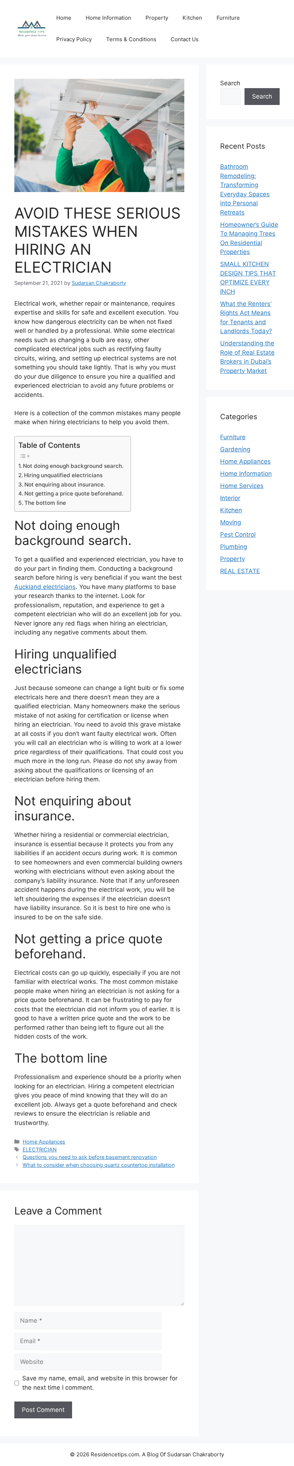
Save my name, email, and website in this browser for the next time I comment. (99, 1383)
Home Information (108, 17)
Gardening (235, 449)
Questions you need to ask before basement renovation (90, 1157)
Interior (230, 498)
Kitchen (192, 17)
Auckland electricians (45, 586)
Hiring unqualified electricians (63, 475)
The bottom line (45, 502)
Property (157, 17)
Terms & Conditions (131, 39)
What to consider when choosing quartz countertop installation (99, 1165)
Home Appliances (44, 1142)
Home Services (242, 485)
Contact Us (185, 39)
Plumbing (233, 546)
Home (63, 17)
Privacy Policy (74, 39)
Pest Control (238, 534)
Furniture (228, 17)
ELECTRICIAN (40, 1149)
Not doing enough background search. (73, 466)
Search (230, 83)
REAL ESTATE (240, 571)
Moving (230, 522)
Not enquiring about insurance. (64, 484)
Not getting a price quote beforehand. (73, 493)
